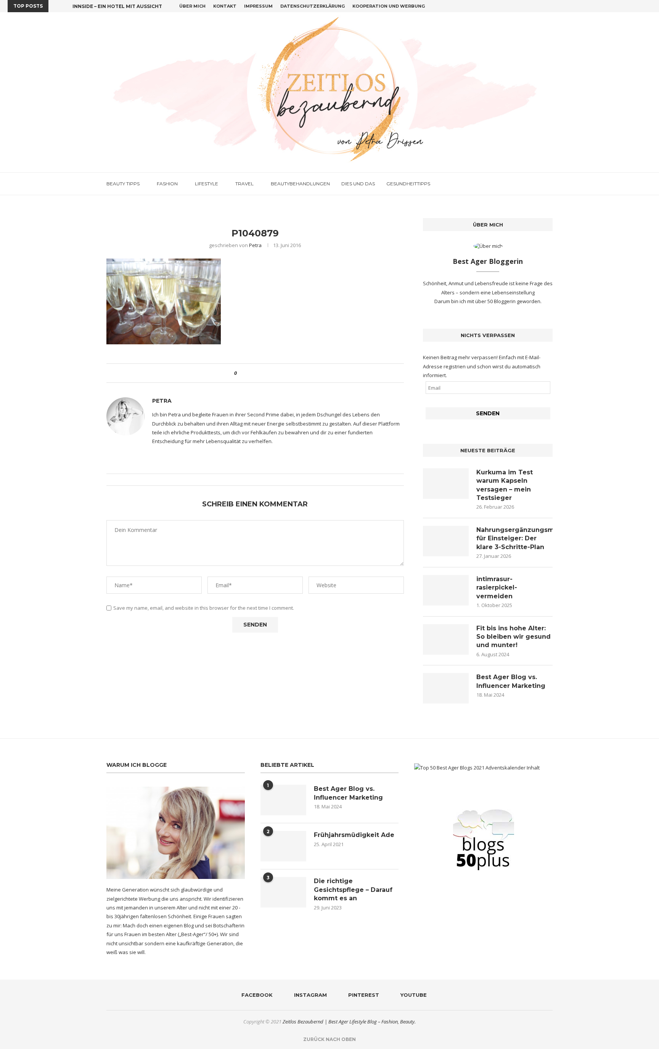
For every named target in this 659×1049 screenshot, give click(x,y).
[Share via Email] (271, 373)
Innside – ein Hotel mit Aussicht (117, 6)
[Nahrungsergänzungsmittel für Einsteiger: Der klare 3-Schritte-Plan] (446, 541)
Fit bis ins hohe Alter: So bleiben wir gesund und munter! (513, 637)
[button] (55, 6)
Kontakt (224, 6)
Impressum (258, 6)
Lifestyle (206, 183)
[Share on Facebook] (249, 373)
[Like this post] (241, 373)
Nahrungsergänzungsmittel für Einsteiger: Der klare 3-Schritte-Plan (514, 538)
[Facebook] (623, 6)
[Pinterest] (641, 6)
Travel (244, 183)
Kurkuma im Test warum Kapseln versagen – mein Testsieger (504, 485)
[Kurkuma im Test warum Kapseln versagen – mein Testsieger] (446, 483)
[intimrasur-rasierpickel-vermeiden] (446, 590)
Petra (255, 245)
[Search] (549, 184)
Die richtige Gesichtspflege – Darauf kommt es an (353, 889)
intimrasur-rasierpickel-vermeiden (496, 587)
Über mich (192, 6)
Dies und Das (358, 183)
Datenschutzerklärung (312, 6)
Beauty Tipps (123, 183)
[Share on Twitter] (256, 373)
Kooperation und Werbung (388, 6)
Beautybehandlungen (300, 183)
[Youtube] (649, 6)
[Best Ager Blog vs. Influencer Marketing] (446, 688)
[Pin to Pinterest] (264, 373)
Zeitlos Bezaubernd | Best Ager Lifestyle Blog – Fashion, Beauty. (349, 1021)
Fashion (167, 183)
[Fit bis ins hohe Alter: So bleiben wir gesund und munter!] (446, 639)
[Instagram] (632, 6)
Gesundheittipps (408, 183)
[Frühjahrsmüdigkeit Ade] (283, 846)
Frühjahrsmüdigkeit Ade (354, 835)
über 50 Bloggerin (496, 301)
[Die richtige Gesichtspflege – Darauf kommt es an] (283, 892)
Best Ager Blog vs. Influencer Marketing (510, 681)
